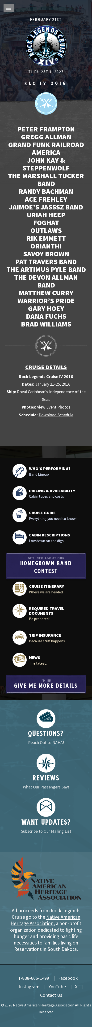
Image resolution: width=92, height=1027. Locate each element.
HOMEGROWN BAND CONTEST (46, 565)
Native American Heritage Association (45, 920)
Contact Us (51, 995)
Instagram (29, 986)
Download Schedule (56, 415)
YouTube (57, 986)
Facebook (68, 978)
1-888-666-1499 (33, 978)
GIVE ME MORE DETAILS (46, 683)
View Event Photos (53, 407)
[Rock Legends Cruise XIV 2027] (46, 45)
